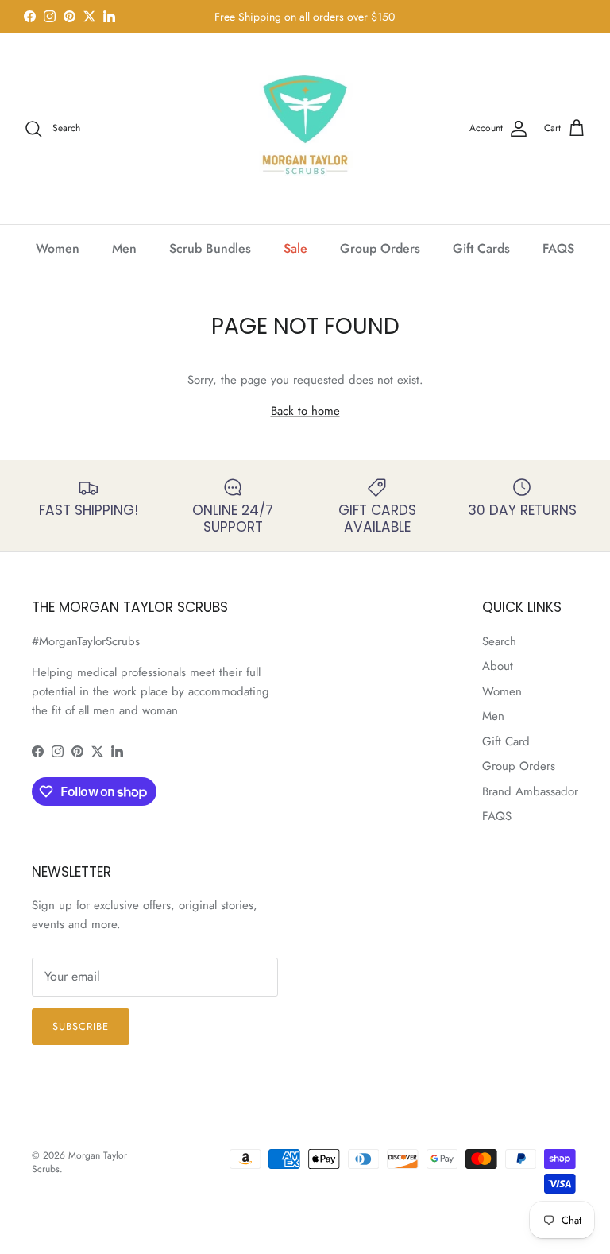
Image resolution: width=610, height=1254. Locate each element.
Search (499, 641)
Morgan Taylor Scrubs (79, 1162)
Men (124, 248)
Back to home (305, 411)
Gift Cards (481, 248)
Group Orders (380, 248)
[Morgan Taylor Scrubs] (305, 128)
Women (57, 248)
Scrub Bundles (210, 248)
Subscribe (80, 1026)
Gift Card (506, 741)
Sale (295, 248)
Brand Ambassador (530, 791)
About (497, 666)
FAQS (558, 248)
